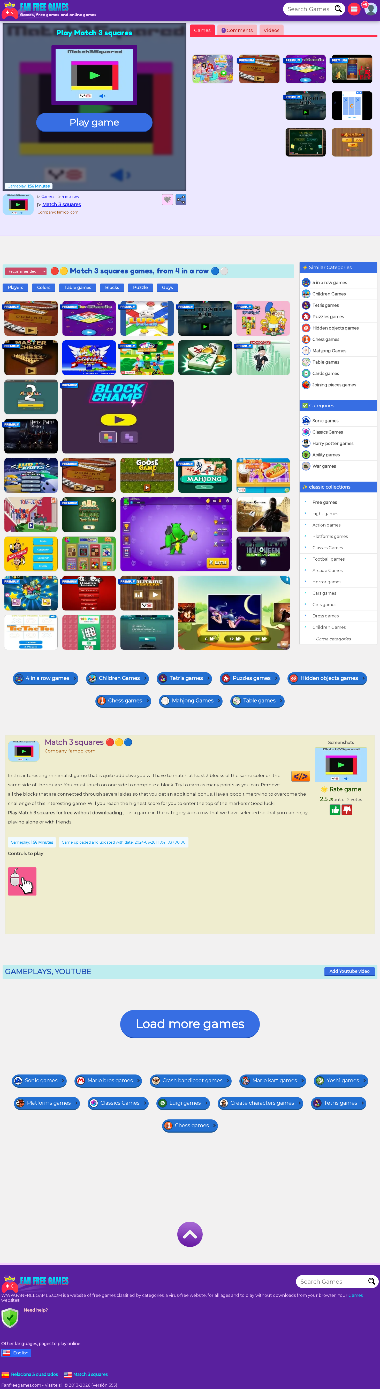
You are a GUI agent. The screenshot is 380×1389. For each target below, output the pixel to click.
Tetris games (326, 305)
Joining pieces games (334, 384)
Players (15, 287)
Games (202, 30)
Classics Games (328, 432)
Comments (238, 30)
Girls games (324, 604)
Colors (43, 287)
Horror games (327, 581)
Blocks (112, 287)
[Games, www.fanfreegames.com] (36, 10)
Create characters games (262, 1103)
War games (324, 466)
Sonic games (325, 420)
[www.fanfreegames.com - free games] (36, 1284)
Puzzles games (328, 316)
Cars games (324, 593)
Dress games (326, 616)
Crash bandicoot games (193, 1080)
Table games (326, 362)
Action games (326, 525)
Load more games (190, 1023)
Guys (167, 287)
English (20, 1353)
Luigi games (185, 1103)
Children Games (329, 294)
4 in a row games (330, 282)
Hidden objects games (336, 328)
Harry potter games (333, 443)
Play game (94, 122)
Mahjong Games (329, 350)
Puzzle (140, 287)
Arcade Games (328, 570)
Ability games (326, 454)
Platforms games (330, 536)
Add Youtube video (350, 971)
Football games (329, 559)
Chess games (326, 339)
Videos (271, 30)
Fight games (325, 513)
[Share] (181, 199)
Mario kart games (274, 1080)
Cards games (326, 373)
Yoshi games (343, 1080)
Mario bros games (110, 1080)
